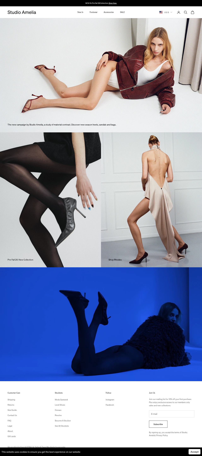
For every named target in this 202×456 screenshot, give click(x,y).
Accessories (109, 12)
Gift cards (12, 436)
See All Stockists (62, 426)
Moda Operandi (61, 399)
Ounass (58, 410)
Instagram (110, 399)
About (10, 431)
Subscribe (158, 424)
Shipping (11, 399)
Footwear (93, 12)
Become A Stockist (63, 420)
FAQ (9, 420)
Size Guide (12, 410)
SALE (122, 12)
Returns (11, 405)
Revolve (58, 415)
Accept (194, 451)
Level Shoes (60, 405)
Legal (10, 426)
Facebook (110, 405)
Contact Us (12, 415)
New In (80, 12)
